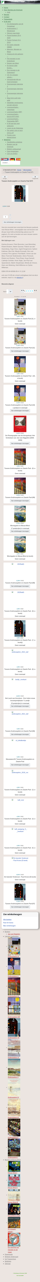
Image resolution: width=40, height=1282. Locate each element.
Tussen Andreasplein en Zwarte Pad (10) (20, 405)
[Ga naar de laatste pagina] (36, 291)
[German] (12, 159)
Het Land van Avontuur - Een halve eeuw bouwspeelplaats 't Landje (20, 699)
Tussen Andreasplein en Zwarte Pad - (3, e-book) (20, 791)
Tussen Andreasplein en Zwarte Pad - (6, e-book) (20, 670)
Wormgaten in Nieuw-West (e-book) (20, 556)
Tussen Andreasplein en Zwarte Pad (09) (20, 497)
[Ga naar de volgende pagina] (34, 291)
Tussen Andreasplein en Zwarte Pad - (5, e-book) (20, 849)
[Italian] (15, 159)
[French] (9, 159)
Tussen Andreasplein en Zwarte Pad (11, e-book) (20, 320)
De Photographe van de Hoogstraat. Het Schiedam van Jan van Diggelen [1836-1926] (20, 438)
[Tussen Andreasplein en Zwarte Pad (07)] (20, 193)
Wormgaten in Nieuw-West (20, 525)
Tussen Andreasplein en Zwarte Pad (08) (20, 583)
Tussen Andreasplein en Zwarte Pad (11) (20, 348)
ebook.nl (20, 277)
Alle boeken (7, 919)
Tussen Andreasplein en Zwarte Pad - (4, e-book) (20, 820)
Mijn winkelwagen (9, 926)
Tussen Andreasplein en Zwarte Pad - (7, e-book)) (20, 641)
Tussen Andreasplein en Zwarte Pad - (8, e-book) (20, 612)
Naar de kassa (8, 922)
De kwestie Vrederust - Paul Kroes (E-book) (20, 877)
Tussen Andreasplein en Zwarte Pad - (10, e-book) (20, 377)
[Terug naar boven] (36, 1278)
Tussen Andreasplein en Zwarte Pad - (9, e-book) (20, 469)
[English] (2, 159)
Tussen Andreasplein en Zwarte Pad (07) (20, 903)
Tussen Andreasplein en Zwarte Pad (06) (20, 731)
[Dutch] (5, 159)
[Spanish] (19, 159)
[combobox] (10, 163)
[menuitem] (6, 7)
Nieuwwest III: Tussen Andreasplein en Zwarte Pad (20, 760)
